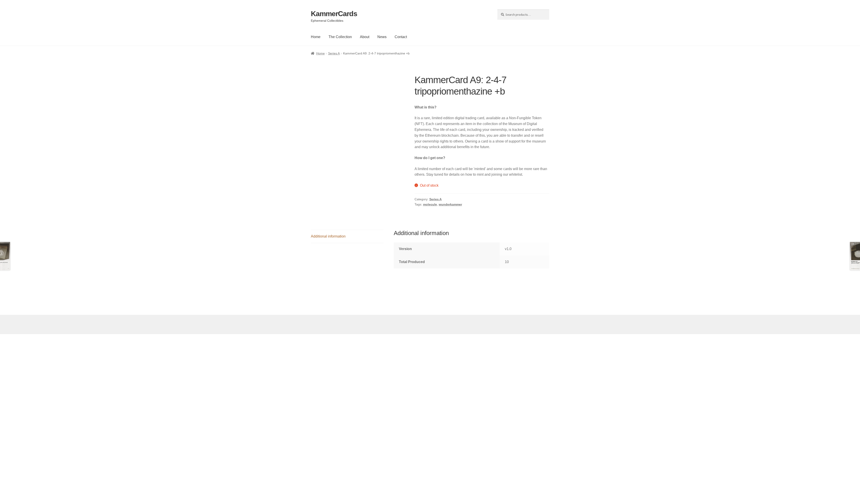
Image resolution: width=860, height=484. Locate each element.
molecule (430, 204)
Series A (334, 53)
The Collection (340, 37)
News (382, 37)
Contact (401, 37)
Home (315, 37)
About (364, 37)
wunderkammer (450, 204)
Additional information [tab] (328, 236)
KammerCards (334, 14)
